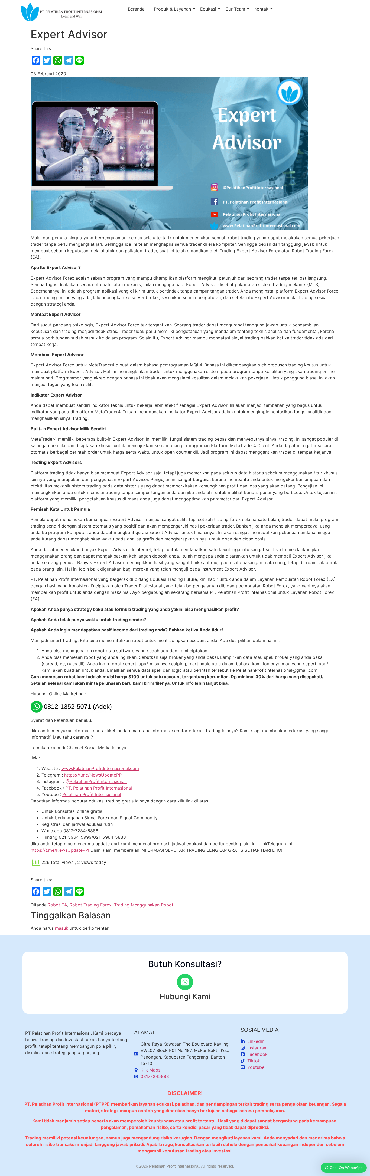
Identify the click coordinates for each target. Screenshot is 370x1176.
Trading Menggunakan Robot (143, 905)
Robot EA (57, 905)
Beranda (136, 9)
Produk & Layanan (172, 9)
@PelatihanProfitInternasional (96, 781)
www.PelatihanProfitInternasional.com (100, 768)
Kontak (261, 9)
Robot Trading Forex (91, 905)
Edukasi (208, 9)
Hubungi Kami (185, 996)
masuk (61, 928)
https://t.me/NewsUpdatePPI (93, 775)
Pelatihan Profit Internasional (91, 794)
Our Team (235, 9)
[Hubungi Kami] (185, 982)
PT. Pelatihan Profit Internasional (99, 788)
